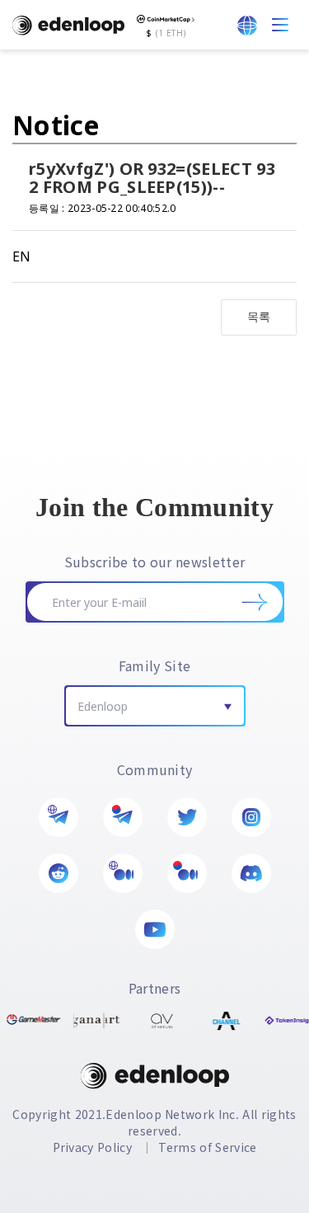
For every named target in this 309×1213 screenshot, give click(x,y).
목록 (259, 316)
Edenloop (102, 706)
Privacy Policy (92, 1147)
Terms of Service (207, 1147)
